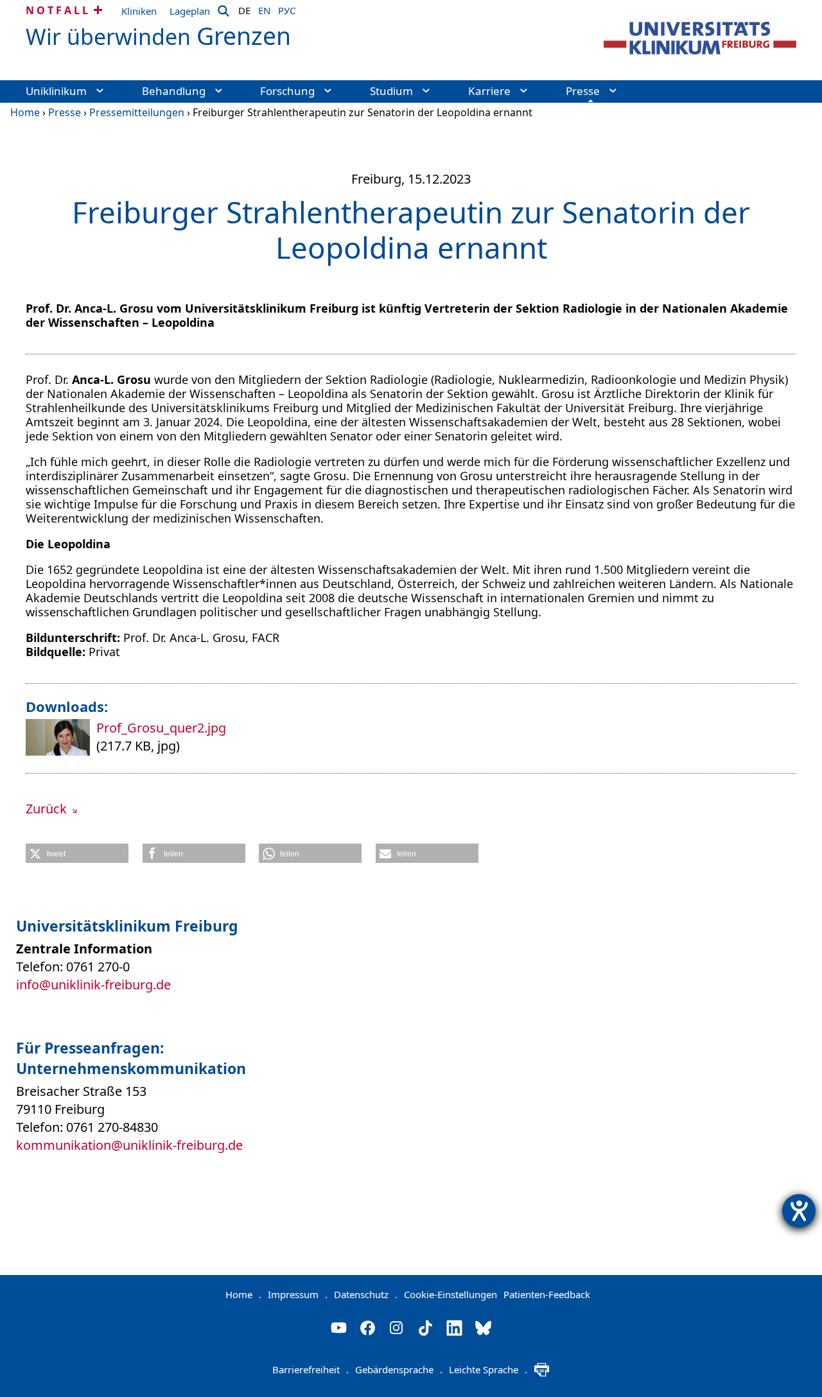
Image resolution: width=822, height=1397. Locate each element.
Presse (583, 90)
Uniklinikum (56, 90)
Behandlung (174, 90)
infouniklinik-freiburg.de (93, 984)
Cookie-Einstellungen (450, 1294)
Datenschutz (366, 1294)
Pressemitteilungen (136, 112)
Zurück (48, 808)
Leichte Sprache (488, 1369)
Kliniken (139, 10)
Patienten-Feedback (546, 1294)
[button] (77, 853)
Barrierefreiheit (310, 1369)
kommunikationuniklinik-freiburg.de (129, 1145)
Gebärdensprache (398, 1369)
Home (25, 112)
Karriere (489, 90)
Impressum (298, 1294)
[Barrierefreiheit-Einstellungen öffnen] (799, 1211)
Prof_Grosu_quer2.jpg (161, 727)
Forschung (287, 90)
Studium (391, 90)
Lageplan (190, 10)
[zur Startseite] (700, 38)
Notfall (58, 10)
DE (244, 8)
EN (264, 8)
